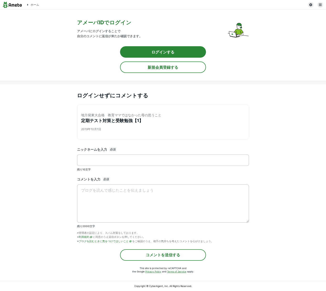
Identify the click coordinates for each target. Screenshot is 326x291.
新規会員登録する (163, 67)
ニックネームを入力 (92, 149)
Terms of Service (176, 271)
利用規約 (84, 237)
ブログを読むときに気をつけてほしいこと (104, 241)
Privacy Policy (153, 271)
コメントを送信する (163, 254)
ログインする (163, 52)
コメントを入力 (88, 179)
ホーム (35, 4)
